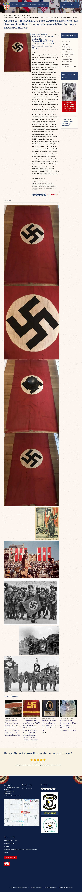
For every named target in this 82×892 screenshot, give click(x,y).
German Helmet (35, 185)
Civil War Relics (65, 46)
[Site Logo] (6, 6)
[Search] (71, 4)
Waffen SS (52, 186)
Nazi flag (52, 185)
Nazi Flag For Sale (36, 186)
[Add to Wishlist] (21, 719)
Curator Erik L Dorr (10, 843)
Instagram (54, 788)
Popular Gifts (64, 56)
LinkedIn (39, 194)
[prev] (55, 34)
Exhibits (23, 4)
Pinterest (42, 194)
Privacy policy (38, 887)
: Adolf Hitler (37, 183)
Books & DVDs (65, 44)
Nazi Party (42, 186)
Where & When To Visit (11, 840)
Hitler (48, 185)
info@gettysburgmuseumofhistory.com (13, 795)
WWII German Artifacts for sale (48, 188)
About (17, 4)
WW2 (55, 186)
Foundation (40, 4)
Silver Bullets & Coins (66, 61)
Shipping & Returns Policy (50, 887)
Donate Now (10, 857)
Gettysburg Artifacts (66, 49)
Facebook (33, 194)
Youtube (51, 788)
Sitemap (32, 887)
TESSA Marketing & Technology (65, 887)
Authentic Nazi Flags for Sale (46, 183)
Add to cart (56, 702)
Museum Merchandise (66, 51)
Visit (12, 4)
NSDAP (46, 186)
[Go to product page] (13, 708)
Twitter (36, 194)
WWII (33, 188)
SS (48, 186)
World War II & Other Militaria (43, 181)
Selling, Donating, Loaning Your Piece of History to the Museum (21, 849)
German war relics (43, 185)
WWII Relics (35, 189)
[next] (58, 34)
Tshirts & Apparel (65, 64)
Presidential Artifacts (66, 59)
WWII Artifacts (38, 188)
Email (45, 194)
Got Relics (32, 4)
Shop (27, 4)
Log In (46, 4)
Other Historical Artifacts (67, 54)
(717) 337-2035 (8, 793)
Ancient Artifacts (65, 41)
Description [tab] (7, 200)
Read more (19, 702)
